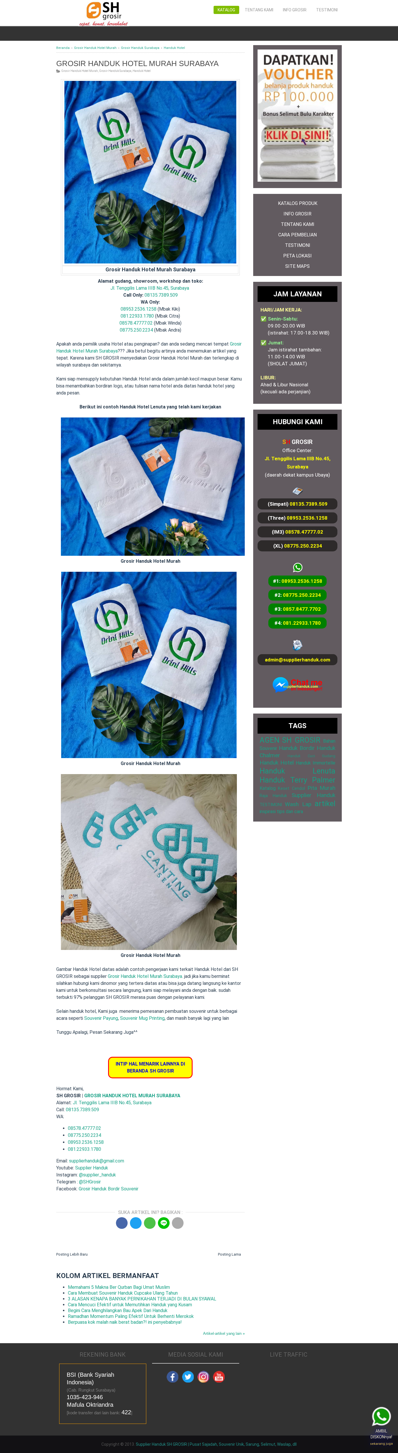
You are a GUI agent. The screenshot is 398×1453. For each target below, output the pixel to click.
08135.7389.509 (161, 295)
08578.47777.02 (136, 323)
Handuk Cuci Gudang (311, 756)
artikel (325, 803)
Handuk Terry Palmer (297, 780)
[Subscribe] (219, 1381)
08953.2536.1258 (138, 309)
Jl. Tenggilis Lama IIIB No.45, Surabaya (149, 288)
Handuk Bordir (297, 748)
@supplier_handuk (98, 1175)
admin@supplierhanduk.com (297, 660)
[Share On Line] (164, 1223)
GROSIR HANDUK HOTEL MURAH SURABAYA (132, 1095)
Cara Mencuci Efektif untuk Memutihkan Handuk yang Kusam (130, 1304)
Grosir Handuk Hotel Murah (79, 70)
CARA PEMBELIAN (297, 235)
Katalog (226, 10)
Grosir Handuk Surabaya (115, 70)
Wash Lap (298, 804)
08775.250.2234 (136, 330)
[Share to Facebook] (122, 1223)
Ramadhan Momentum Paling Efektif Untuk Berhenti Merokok (131, 1316)
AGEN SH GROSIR (290, 740)
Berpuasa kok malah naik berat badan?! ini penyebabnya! (125, 1322)
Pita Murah (321, 788)
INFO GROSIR (297, 214)
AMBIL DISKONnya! (379, 1436)
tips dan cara (290, 811)
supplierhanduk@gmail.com (96, 1161)
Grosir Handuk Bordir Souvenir (108, 1189)
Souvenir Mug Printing (142, 1018)
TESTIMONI (297, 245)
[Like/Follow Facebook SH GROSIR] (172, 1381)
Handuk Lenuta (297, 771)
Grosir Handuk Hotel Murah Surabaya (145, 976)
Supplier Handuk (91, 1168)
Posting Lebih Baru (72, 1254)
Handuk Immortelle (315, 763)
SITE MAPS (297, 266)
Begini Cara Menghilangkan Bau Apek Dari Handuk (118, 1310)
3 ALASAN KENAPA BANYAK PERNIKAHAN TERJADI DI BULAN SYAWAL (142, 1299)
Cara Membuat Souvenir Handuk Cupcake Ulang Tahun (123, 1293)
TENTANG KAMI (297, 224)
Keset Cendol (291, 788)
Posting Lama (229, 1254)
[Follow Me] (188, 1381)
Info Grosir (295, 10)
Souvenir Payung (101, 1018)
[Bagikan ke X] (136, 1223)
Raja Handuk (273, 795)
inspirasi (268, 811)
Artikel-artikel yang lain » (224, 1333)
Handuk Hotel (142, 70)
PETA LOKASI (297, 256)
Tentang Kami (259, 10)
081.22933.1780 (137, 316)
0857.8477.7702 (302, 609)
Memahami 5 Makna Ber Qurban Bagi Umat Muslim (119, 1287)
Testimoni (327, 10)
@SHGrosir (90, 1182)
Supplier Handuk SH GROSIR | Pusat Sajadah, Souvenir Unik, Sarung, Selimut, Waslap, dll (216, 1444)
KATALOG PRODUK (297, 203)
